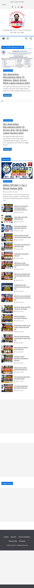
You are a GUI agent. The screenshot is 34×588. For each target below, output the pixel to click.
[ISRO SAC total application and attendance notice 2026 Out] (7, 339)
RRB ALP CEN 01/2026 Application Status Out (20, 368)
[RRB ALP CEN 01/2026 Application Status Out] (7, 370)
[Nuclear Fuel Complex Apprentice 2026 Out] (7, 228)
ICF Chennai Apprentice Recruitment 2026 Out (21, 387)
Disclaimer (22, 541)
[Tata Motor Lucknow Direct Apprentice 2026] (7, 247)
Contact (6, 537)
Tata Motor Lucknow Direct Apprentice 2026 (22, 245)
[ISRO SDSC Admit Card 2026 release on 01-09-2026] (7, 309)
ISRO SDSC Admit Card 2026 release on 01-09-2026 (22, 308)
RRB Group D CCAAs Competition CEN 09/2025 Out (21, 264)
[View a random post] (30, 38)
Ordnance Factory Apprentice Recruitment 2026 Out (21, 358)
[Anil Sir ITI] (3, 38)
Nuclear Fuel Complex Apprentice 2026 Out (20, 227)
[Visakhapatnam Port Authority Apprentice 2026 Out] (7, 288)
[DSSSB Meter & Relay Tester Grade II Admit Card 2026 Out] (7, 328)
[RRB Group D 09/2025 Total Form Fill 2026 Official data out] (7, 277)
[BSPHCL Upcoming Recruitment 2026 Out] (7, 318)
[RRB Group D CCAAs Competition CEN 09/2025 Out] (7, 266)
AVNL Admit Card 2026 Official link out (20, 218)
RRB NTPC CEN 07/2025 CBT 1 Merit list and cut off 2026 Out (22, 298)
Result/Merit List (8, 181)
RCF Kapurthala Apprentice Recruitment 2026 (22, 378)
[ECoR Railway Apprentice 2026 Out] (7, 256)
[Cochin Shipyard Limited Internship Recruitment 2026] (7, 237)
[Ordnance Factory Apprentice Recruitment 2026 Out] (7, 360)
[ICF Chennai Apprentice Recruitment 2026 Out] (7, 388)
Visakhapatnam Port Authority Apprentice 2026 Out (21, 287)
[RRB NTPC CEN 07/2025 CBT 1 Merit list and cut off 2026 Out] (7, 299)
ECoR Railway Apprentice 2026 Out (21, 254)
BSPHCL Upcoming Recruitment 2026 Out (20, 317)
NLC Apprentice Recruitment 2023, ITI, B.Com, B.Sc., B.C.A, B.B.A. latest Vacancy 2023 (15, 128)
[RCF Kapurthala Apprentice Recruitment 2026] (7, 379)
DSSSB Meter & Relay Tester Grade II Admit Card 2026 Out (22, 327)
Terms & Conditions (24, 537)
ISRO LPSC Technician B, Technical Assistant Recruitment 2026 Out (21, 208)
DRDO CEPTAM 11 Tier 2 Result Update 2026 (15, 187)
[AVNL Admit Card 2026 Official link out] (7, 219)
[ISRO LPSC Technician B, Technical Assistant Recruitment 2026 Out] (7, 209)
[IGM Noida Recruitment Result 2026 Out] (7, 349)
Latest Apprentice (8, 70)
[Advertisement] (17, 416)
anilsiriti (16, 191)
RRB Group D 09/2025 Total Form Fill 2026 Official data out (22, 275)
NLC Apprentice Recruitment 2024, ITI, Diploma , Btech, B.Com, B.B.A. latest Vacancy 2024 (16, 78)
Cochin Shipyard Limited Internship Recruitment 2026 (22, 236)
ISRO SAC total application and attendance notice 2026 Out (22, 338)
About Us (13, 537)
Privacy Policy (13, 541)
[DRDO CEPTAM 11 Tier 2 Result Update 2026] (17, 170)
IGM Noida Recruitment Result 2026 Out (21, 348)
